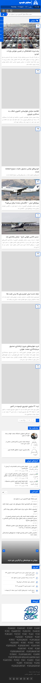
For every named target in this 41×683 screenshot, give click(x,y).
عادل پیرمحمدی (12, 645)
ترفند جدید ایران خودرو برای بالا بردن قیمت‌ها (22, 294)
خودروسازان (29, 637)
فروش (38, 648)
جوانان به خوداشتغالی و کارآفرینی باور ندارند (22, 560)
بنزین (31, 634)
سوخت (31, 642)
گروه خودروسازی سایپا (34, 666)
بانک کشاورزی (16, 631)
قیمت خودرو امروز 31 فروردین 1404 (24, 586)
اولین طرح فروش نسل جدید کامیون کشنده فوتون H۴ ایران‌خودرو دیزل (19, 574)
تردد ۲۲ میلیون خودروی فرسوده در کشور (24, 406)
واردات (17, 660)
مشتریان (31, 660)
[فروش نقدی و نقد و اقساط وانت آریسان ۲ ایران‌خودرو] (20, 468)
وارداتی (37, 663)
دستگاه (12, 640)
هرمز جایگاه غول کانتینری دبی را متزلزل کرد (24, 14)
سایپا (38, 642)
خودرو (38, 637)
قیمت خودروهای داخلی (33, 651)
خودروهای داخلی (35, 640)
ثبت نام (18, 634)
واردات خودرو (8, 660)
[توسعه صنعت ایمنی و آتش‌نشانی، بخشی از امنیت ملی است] (20, 444)
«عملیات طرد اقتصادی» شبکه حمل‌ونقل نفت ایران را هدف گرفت (19, 504)
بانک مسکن (27, 631)
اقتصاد (30, 628)
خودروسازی (19, 637)
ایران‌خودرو (12, 628)
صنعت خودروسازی (24, 645)
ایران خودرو (21, 628)
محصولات (13, 654)
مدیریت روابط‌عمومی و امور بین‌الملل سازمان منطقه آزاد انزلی (24, 657)
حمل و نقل (9, 634)
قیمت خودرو (22, 648)
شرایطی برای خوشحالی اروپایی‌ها (25, 582)
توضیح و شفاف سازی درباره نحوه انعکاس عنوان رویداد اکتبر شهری (20, 510)
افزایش (37, 628)
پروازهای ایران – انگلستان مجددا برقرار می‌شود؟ (22, 203)
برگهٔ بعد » (22, 420)
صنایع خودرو (15, 642)
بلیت (38, 634)
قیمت (31, 648)
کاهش (20, 663)
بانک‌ (8, 631)
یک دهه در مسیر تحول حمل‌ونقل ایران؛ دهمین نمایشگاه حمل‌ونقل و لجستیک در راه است (21, 527)
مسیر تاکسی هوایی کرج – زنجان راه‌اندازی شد (22, 236)
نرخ (24, 660)
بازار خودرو (36, 631)
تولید (25, 634)
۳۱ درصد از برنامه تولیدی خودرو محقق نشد (22, 578)
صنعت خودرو (36, 645)
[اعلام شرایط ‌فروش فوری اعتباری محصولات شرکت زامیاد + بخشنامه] (20, 483)
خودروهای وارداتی (22, 640)
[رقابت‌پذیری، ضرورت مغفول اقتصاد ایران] (20, 452)
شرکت (23, 642)
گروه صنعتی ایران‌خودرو (19, 666)
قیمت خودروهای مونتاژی (18, 651)
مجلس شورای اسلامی (25, 654)
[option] (20, 498)
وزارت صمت (29, 663)
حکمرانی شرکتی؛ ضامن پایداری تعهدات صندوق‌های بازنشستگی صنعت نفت (19, 534)
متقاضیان (37, 654)
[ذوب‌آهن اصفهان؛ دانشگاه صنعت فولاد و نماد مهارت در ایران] (20, 436)
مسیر (38, 660)
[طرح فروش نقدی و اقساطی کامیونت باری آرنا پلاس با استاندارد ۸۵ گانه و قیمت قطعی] (20, 476)
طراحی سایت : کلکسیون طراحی (32, 674)
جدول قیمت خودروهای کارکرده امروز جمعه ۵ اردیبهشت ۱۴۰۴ (19, 591)
